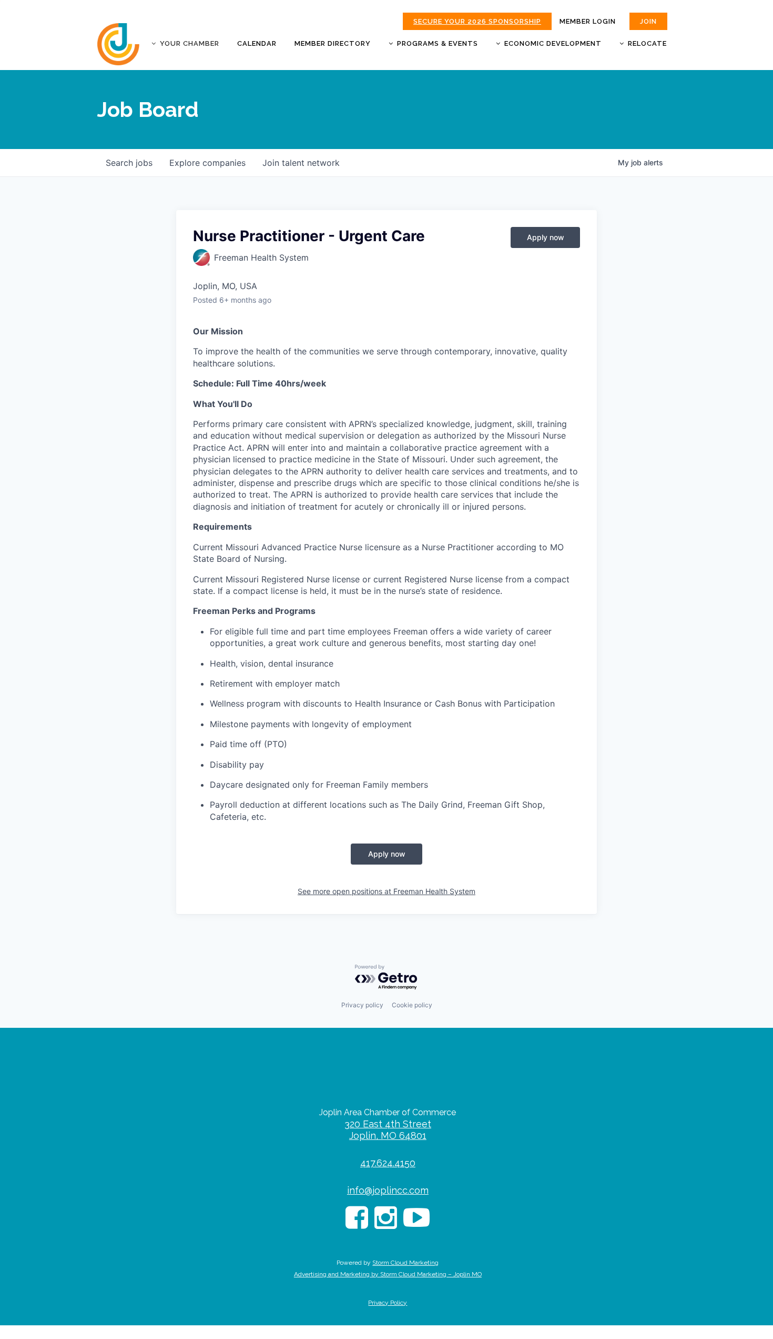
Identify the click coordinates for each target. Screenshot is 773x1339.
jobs (129, 162)
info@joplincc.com (388, 1190)
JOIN (648, 21)
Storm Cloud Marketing (405, 1262)
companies (207, 162)
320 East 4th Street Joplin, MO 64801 (387, 1129)
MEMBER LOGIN (588, 21)
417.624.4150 (387, 1162)
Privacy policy (362, 1005)
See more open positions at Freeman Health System (386, 891)
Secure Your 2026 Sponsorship (477, 21)
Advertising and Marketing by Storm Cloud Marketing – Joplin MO (388, 1274)
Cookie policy (412, 1005)
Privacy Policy (387, 1302)
